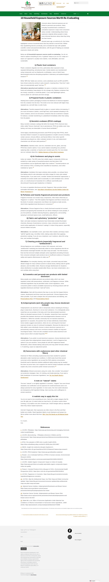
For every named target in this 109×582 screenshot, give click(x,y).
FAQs (51, 13)
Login (67, 3)
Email (22, 541)
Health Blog (36, 13)
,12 (46, 333)
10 (49, 256)
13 (55, 366)
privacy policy (36, 546)
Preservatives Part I (27, 298)
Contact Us (63, 13)
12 (21, 493)
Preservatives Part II (42, 298)
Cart (64, 3)
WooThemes (33, 574)
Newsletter (56, 13)
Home (21, 13)
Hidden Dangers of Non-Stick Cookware (51, 152)
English (93, 580)
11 (45, 333)
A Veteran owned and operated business (61, 7)
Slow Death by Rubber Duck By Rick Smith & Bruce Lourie (35, 514)
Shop (30, 13)
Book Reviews (44, 13)
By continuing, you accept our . (30, 546)
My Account (59, 3)
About (25, 13)
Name (22, 536)
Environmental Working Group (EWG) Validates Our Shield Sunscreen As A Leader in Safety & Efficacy (71, 515)
